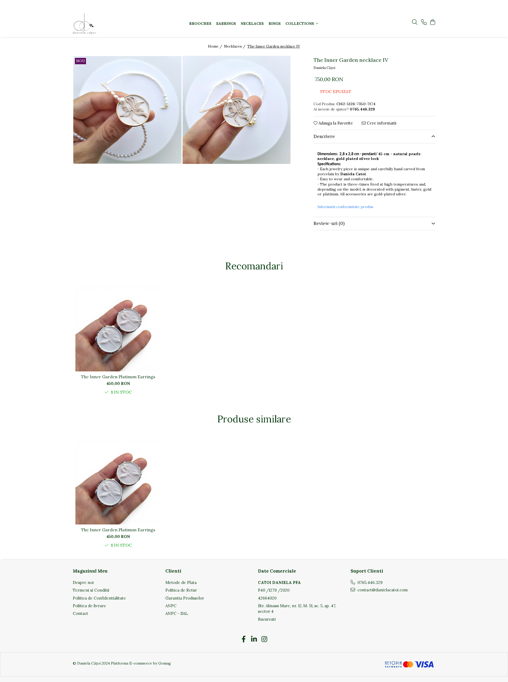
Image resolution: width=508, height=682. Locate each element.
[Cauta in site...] (415, 22)
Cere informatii (381, 123)
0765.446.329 (369, 582)
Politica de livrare (89, 605)
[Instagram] (264, 639)
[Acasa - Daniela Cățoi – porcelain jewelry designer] (106, 23)
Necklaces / (235, 46)
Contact (80, 613)
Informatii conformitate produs (345, 206)
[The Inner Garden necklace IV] (127, 110)
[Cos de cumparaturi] (432, 22)
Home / (215, 46)
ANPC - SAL (176, 613)
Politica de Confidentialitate (99, 598)
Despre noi (83, 582)
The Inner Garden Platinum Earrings (118, 376)
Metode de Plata (181, 582)
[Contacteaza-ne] (424, 22)
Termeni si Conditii (91, 590)
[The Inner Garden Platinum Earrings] (118, 328)
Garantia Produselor (184, 598)
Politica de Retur (181, 590)
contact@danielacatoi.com (382, 589)
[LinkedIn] (254, 639)
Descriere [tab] (324, 136)
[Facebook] (243, 639)
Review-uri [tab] (329, 223)
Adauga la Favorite (335, 123)
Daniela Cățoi (324, 68)
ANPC (170, 605)
